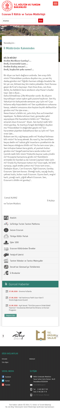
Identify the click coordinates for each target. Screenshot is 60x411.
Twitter (7, 381)
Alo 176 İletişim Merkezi (41, 395)
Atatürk (12, 218)
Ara (40, 20)
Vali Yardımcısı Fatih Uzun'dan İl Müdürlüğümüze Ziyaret (26, 298)
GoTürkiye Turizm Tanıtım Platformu (24, 224)
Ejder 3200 (14, 242)
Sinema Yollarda (25, 291)
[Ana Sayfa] (21, 5)
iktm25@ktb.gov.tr (39, 385)
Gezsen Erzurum (16, 230)
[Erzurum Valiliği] (47, 335)
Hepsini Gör (10, 315)
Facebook (8, 377)
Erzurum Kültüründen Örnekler (22, 248)
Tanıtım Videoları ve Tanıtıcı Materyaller (26, 261)
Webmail (32, 359)
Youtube (7, 385)
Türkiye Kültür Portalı (18, 236)
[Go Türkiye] (18, 335)
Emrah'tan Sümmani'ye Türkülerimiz (24, 267)
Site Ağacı (5, 362)
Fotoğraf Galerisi (16, 255)
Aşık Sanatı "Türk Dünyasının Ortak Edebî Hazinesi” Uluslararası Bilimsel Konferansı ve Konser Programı (29, 307)
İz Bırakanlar (14, 273)
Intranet (4, 359)
